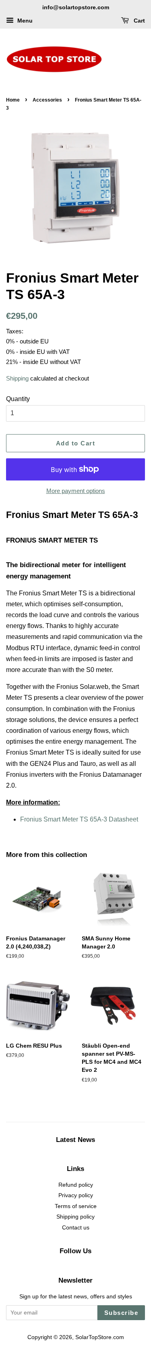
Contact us (75, 1228)
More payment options (75, 490)
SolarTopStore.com (99, 1337)
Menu (24, 20)
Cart (138, 20)
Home (13, 100)
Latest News (75, 1140)
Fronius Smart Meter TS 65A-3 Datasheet (79, 819)
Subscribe (121, 1312)
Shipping (17, 378)
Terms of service (76, 1206)
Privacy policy (75, 1195)
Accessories (47, 100)
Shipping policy (75, 1217)
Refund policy (75, 1185)
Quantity (18, 398)
